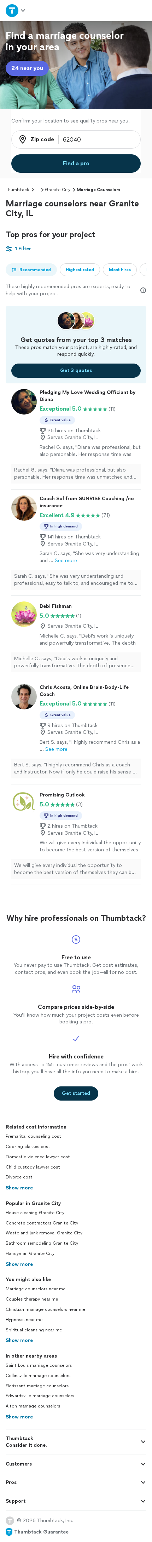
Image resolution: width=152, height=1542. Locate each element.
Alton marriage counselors (33, 1406)
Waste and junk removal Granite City (44, 1232)
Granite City (57, 189)
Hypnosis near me (24, 1319)
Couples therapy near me (32, 1299)
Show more (19, 1188)
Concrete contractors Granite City (42, 1223)
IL (37, 189)
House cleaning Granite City (35, 1212)
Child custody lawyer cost (33, 1167)
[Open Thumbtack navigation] (16, 10)
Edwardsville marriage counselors (40, 1395)
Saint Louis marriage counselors (39, 1365)
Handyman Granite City (30, 1253)
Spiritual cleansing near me (34, 1329)
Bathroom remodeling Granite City (42, 1243)
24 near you (27, 68)
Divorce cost (19, 1177)
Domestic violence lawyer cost (38, 1156)
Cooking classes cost (28, 1146)
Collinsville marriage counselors (38, 1375)
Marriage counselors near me (35, 1288)
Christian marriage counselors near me (45, 1309)
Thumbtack (17, 189)
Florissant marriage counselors (37, 1385)
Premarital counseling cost (33, 1136)
